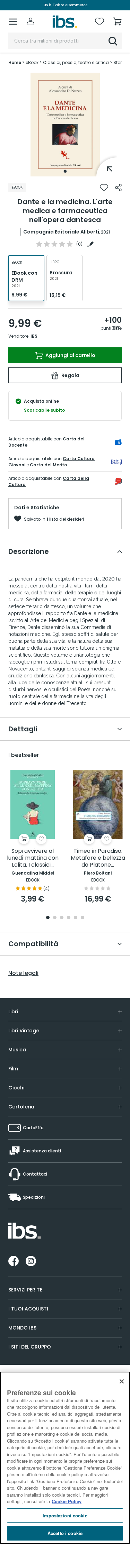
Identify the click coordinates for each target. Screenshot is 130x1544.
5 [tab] (75, 918)
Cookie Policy (66, 1501)
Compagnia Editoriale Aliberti (61, 231)
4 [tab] (68, 918)
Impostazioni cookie (65, 1515)
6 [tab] (82, 918)
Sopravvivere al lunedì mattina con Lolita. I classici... (33, 858)
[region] (65, 1458)
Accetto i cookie (65, 1533)
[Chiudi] (121, 1381)
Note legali (23, 973)
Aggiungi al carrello (69, 355)
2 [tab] (54, 918)
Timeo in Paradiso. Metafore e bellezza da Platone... (98, 858)
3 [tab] (61, 918)
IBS (34, 336)
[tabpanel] (65, 124)
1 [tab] (65, 171)
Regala (69, 375)
